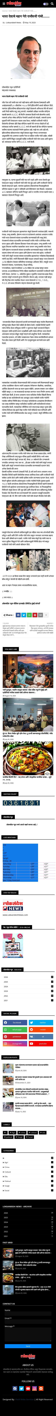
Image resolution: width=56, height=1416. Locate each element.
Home (4, 11)
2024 (28, 986)
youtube (43, 1043)
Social (30, 1137)
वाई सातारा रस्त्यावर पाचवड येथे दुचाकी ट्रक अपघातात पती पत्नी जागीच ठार (33, 1078)
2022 (28, 996)
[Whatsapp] (29, 615)
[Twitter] (23, 615)
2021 (28, 1000)
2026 (28, 977)
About (18, 1404)
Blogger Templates (25, 1408)
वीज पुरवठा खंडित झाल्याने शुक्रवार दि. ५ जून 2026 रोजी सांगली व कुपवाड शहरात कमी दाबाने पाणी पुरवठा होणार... (33, 1288)
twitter (43, 1022)
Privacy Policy (43, 1404)
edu (43, 1132)
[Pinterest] (34, 615)
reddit (43, 1029)
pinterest (17, 1036)
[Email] (40, 615)
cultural (34, 1132)
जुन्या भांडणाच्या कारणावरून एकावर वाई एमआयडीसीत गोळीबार (31, 1066)
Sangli (20, 1137)
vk (43, 1036)
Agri (13, 1132)
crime (23, 1132)
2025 (28, 982)
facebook (17, 1022)
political (9, 1137)
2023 (28, 991)
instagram (17, 1043)
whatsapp (17, 1029)
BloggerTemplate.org (28, 1410)
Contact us (29, 1404)
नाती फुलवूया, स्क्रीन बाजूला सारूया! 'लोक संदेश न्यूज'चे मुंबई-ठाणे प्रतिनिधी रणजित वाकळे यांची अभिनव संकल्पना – (25, 691)
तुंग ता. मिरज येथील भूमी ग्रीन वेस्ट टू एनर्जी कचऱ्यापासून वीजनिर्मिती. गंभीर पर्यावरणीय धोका (28, 734)
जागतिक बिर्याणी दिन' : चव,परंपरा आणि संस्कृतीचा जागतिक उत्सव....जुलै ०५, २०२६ (27, 778)
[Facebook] (18, 615)
